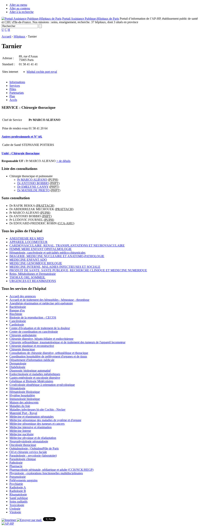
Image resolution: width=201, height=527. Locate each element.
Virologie (15, 512)
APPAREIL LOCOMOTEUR (28, 242)
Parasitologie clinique (22, 459)
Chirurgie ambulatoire (23, 335)
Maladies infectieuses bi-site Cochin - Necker (37, 409)
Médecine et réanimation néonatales (31, 416)
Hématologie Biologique (24, 391)
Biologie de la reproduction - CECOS (32, 317)
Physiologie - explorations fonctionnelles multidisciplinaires (46, 473)
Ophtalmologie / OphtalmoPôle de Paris (34, 448)
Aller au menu (18, 4)
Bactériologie (17, 307)
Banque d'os (17, 310)
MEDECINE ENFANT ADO (28, 259)
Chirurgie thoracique (22, 349)
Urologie (14, 508)
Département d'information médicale (31, 360)
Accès (13, 99)
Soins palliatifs (18, 501)
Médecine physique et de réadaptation (32, 437)
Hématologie (17, 388)
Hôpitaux (19, 36)
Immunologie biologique (24, 399)
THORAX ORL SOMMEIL (27, 277)
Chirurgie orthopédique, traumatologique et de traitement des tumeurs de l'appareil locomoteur (67, 342)
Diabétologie (17, 367)
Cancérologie (17, 321)
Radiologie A (17, 487)
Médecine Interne (20, 430)
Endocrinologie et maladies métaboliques (34, 374)
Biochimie (15, 314)
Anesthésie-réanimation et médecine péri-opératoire (41, 303)
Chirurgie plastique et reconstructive (31, 345)
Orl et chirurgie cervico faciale (28, 452)
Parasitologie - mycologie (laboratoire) (33, 455)
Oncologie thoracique (22, 445)
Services (14, 85)
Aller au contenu (19, 8)
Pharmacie (15, 466)
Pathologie (16, 462)
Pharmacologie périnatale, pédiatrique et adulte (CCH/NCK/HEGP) (51, 469)
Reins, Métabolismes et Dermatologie (32, 273)
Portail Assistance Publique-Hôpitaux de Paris (90, 18)
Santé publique (18, 498)
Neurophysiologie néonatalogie (28, 441)
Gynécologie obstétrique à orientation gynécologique (42, 384)
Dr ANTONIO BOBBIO (33, 183)
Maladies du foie (19, 406)
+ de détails (63, 161)
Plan (12, 96)
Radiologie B (17, 491)
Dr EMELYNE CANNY (32, 186)
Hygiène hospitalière (22, 395)
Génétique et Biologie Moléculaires (31, 381)
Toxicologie (16, 505)
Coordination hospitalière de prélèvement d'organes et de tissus (48, 356)
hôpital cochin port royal (42, 71)
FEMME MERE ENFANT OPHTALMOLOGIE (40, 249)
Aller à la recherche (21, 12)
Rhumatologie (18, 494)
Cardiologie (16, 324)
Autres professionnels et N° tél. (22, 136)
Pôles (12, 89)
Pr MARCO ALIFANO (32, 179)
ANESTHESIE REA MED (26, 238)
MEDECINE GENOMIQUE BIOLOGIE (35, 263)
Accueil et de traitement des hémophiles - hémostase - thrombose (49, 299)
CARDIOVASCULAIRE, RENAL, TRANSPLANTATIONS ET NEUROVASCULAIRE (67, 245)
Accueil (6, 36)
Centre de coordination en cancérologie (33, 331)
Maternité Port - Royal (23, 413)
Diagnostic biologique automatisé (30, 370)
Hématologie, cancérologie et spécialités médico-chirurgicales (47, 252)
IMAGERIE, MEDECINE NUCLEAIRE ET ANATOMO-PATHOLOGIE (56, 256)
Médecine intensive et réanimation (30, 427)
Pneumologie (17, 476)
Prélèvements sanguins (23, 480)
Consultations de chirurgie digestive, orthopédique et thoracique (48, 353)
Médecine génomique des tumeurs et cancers (37, 423)
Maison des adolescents (23, 402)
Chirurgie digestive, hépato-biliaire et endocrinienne (41, 338)
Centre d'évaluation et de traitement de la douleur (39, 328)
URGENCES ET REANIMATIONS (32, 281)
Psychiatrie (16, 484)
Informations (17, 82)
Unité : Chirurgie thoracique (21, 153)
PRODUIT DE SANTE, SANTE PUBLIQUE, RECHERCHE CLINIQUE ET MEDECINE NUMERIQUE (78, 270)
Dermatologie (17, 363)
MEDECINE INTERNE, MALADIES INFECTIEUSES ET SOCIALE (54, 266)
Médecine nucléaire (21, 434)
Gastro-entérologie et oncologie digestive (34, 377)
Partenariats (16, 92)
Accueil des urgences (22, 296)
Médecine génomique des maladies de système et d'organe (45, 420)
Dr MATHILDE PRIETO (33, 190)
